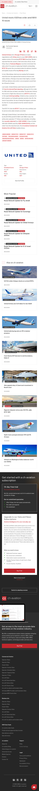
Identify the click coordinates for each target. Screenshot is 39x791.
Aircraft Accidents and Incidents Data (12, 688)
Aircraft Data (5, 678)
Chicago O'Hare (19, 55)
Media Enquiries (6, 754)
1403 (5, 171)
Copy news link (31, 51)
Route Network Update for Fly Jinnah (17, 201)
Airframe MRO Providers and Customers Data (14, 690)
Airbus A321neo (6, 134)
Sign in (30, 6)
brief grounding (14, 96)
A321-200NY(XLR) (24, 123)
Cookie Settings (24, 746)
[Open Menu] (36, 6)
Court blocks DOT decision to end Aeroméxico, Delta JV (18, 357)
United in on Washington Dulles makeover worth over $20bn (19, 460)
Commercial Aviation (12, 13)
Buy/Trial (19, 571)
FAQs (21, 744)
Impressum (22, 761)
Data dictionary (6, 735)
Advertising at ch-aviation (9, 749)
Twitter (17, 780)
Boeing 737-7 (23, 134)
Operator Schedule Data (8, 670)
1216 (5, 175)
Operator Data (6, 662)
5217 (21, 175)
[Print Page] (35, 25)
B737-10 (4, 68)
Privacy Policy (23, 758)
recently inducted (9, 121)
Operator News (6, 660)
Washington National (8, 138)
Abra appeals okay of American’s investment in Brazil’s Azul (18, 386)
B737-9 (27, 93)
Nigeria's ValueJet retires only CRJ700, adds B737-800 (18, 411)
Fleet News (23, 13)
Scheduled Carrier (9, 167)
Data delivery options (7, 733)
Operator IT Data (6, 675)
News (3, 13)
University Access (7, 751)
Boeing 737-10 (15, 134)
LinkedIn (20, 51)
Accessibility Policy (25, 763)
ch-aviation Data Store (21, 2)
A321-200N (28, 57)
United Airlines (6, 55)
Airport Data (5, 665)
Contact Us (5, 759)
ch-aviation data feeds (8, 728)
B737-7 (17, 108)
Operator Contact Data (8, 667)
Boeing (21, 70)
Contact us (19, 579)
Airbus (15, 57)
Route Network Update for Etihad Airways (19, 223)
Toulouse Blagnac (15, 64)
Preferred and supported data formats (12, 730)
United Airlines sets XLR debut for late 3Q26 (18, 303)
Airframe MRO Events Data (9, 693)
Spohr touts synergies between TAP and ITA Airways (17, 436)
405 (21, 171)
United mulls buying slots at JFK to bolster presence (17, 332)
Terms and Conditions (25, 755)
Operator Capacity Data (8, 672)
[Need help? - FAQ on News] (24, 25)
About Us (4, 744)
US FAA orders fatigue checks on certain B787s (19, 281)
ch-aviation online (7, 2)
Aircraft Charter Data (8, 685)
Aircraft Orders (6, 140)
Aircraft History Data (7, 683)
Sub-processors (24, 766)
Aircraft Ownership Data (8, 680)
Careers (4, 757)
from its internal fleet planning (13, 89)
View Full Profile (19, 180)
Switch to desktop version (19, 590)
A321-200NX (22, 121)
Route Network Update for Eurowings (17, 212)
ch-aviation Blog (6, 746)
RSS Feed (35, 51)
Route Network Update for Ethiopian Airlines (17, 234)
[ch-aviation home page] (8, 6)
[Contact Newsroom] (29, 25)
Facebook (28, 51)
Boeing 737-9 (30, 134)
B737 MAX (22, 59)
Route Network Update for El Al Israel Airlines (17, 247)
